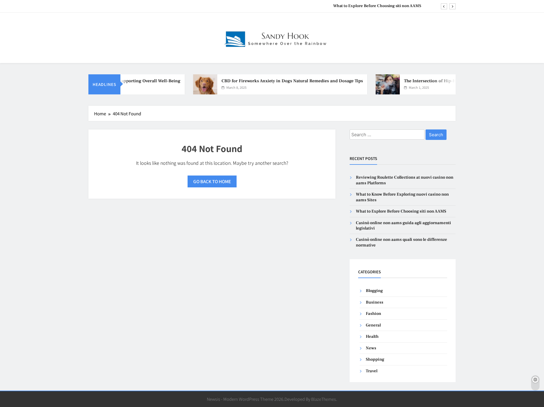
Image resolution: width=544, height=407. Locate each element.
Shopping (375, 359)
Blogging (374, 290)
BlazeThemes (323, 399)
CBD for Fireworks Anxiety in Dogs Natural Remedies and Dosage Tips (286, 81)
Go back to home (212, 181)
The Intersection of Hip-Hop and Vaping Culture (446, 81)
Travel (371, 371)
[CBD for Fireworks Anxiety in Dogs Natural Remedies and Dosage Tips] (199, 84)
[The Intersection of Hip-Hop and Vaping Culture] (381, 84)
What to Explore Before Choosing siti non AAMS (377, 6)
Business (374, 302)
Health (372, 336)
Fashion (373, 313)
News (371, 348)
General (373, 325)
